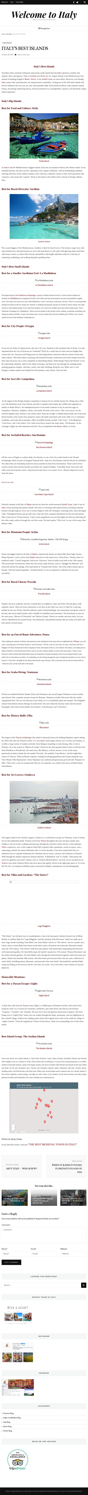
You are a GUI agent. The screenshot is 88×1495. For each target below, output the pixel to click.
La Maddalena (13, 298)
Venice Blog (7, 1431)
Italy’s (59, 73)
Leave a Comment (23, 55)
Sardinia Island (44, 241)
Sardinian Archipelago (27, 295)
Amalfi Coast (47, 79)
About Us (5, 2)
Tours (12, 2)
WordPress (78, 1491)
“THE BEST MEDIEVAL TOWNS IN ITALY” (52, 1144)
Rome (27, 79)
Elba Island (44, 727)
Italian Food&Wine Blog (12, 1418)
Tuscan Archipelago (23, 737)
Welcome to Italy (44, 14)
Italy (46, 85)
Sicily (42, 76)
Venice (33, 79)
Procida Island (44, 594)
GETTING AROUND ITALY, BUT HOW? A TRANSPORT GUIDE (72, 1201)
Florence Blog (8, 1413)
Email (33, 1249)
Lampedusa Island (44, 391)
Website (63, 1249)
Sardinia (33, 76)
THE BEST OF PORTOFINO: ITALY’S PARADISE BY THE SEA (14, 1201)
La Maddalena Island (44, 285)
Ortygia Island (44, 338)
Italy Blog (9, 34)
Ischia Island (44, 544)
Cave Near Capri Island (44, 494)
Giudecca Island (44, 827)
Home (3, 34)
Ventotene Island (44, 684)
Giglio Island (44, 995)
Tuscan (25, 1005)
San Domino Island (44, 447)
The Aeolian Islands (44, 1048)
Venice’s (5, 863)
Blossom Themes (60, 1491)
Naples (29, 504)
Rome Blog (7, 1426)
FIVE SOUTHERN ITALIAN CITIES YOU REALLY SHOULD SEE (43, 1201)
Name (4, 1249)
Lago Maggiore (44, 926)
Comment (6, 1225)
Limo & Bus (19, 2)
